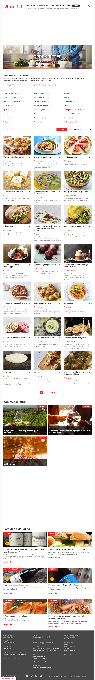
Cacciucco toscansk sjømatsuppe (11, 266)
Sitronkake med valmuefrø (13, 192)
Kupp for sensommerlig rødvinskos (16, 585)
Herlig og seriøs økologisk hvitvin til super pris (65, 585)
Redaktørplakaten (21, 654)
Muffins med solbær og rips (13, 157)
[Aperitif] (14, 7)
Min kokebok (60, 8)
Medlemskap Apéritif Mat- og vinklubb (45, 650)
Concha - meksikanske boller (14, 338)
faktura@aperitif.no (69, 650)
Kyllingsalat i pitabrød (11, 226)
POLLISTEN (31, 6)
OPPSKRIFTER (42, 6)
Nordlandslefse (9, 372)
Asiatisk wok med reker (42, 157)
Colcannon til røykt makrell (74, 226)
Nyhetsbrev (53, 8)
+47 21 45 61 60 (42, 658)
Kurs (52, 6)
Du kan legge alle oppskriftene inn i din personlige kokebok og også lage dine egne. (30, 85)
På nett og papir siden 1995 (41, 637)
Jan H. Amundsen (8, 643)
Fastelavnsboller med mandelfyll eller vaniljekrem (76, 266)
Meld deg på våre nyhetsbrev (42, 667)
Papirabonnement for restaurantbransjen (46, 648)
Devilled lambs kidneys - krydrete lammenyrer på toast (76, 373)
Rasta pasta (68, 303)
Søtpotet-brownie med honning (15, 303)
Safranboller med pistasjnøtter (75, 338)
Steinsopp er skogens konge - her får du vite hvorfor (68, 549)
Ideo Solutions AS (81, 676)
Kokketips (74, 8)
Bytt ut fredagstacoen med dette (15, 616)
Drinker (42, 8)
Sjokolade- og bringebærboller (45, 265)
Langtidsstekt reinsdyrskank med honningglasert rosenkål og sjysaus (46, 228)
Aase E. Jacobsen (8, 637)
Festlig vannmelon (70, 157)
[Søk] (89, 6)
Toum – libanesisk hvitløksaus (45, 338)
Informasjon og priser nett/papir (43, 643)
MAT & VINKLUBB (63, 6)
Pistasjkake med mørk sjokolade (76, 192)
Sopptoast (38, 372)
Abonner (76, 5)
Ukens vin (36, 8)
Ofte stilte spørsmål (39, 662)
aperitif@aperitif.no (39, 656)
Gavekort (47, 8)
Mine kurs (68, 8)
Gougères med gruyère (42, 303)
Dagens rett (30, 8)
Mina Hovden (7, 648)
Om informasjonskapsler (11, 658)
